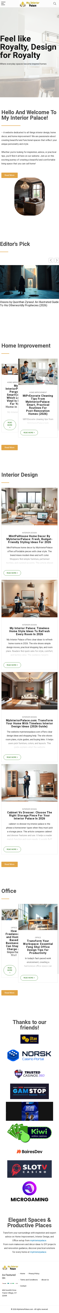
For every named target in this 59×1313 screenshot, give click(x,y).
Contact (23, 1286)
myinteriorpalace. (38, 1240)
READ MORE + (9, 425)
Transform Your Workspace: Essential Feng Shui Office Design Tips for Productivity (38, 947)
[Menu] (3, 3)
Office (14, 928)
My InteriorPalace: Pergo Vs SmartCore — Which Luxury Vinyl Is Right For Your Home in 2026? (16, 396)
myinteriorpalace (38, 1252)
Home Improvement (16, 382)
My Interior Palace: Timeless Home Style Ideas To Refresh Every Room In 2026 (29, 631)
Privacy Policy (34, 1274)
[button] (56, 260)
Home (22, 1274)
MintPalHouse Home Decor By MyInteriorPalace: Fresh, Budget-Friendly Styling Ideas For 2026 (29, 539)
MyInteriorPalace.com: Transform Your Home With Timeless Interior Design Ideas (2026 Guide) (29, 723)
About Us (45, 1280)
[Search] (54, 3)
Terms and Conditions (29, 1280)
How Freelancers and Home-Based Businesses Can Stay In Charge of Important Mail (14, 943)
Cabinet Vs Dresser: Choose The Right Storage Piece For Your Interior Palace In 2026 (28, 303)
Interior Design (29, 533)
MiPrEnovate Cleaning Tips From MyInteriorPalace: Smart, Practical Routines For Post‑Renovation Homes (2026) (38, 404)
